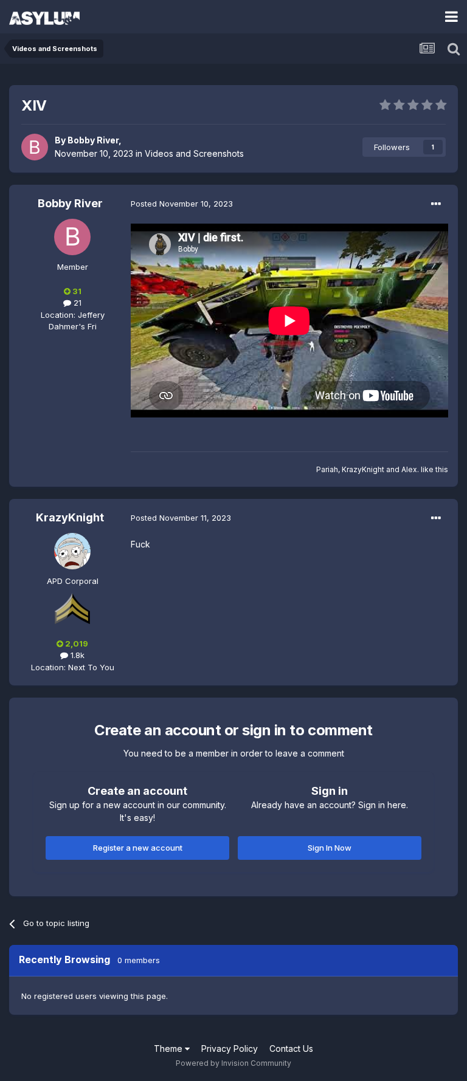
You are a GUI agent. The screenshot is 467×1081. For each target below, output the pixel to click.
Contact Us (291, 1048)
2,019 (75, 643)
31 (76, 291)
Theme (169, 1048)
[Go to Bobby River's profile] (34, 147)
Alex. (410, 469)
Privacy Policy (229, 1048)
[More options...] (436, 204)
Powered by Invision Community (233, 1063)
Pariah (327, 469)
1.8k (76, 655)
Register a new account (137, 848)
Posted (182, 203)
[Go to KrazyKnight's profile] (72, 551)
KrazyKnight (363, 469)
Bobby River (93, 140)
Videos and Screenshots (194, 153)
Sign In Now (329, 848)
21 (76, 302)
